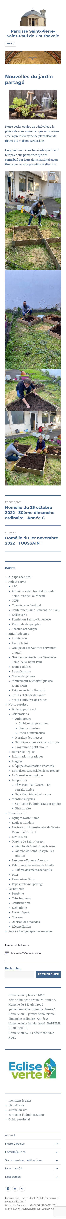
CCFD (15, 600)
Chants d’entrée (29, 728)
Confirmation (21, 903)
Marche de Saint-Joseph (28, 841)
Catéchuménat (21, 898)
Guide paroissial (19, 1119)
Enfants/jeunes (18, 633)
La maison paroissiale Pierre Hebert (35, 770)
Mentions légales (23, 799)
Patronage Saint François (29, 690)
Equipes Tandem (23, 822)
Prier (15, 874)
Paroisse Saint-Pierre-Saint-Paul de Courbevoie (33, 33)
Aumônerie (19, 638)
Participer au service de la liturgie (37, 742)
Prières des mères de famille (34, 870)
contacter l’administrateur (26, 1114)
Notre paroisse (18, 704)
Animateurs (23, 718)
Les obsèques (21, 912)
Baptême (18, 893)
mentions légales (19, 1100)
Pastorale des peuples (26, 624)
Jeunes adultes (21, 666)
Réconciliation (21, 926)
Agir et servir (17, 581)
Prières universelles (32, 733)
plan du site (16, 1105)
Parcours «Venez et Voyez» (30, 860)
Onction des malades (26, 922)
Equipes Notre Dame (25, 818)
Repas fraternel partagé (27, 884)
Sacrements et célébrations (23, 1160)
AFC (14, 586)
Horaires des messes (28, 737)
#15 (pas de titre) (19, 577)
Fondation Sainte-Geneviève (31, 619)
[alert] (33, 953)
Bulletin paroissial (24, 709)
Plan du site (23, 808)
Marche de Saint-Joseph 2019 (35, 846)
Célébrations (20, 714)
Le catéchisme (21, 671)
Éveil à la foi (20, 643)
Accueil (10, 1135)
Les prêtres (19, 780)
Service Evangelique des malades (30, 931)
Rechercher (13, 968)
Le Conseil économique (27, 775)
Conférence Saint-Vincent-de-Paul (35, 610)
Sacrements (16, 888)
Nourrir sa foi (17, 813)
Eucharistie (19, 907)
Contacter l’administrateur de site (38, 803)
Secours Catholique (25, 629)
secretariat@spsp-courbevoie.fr (38, 1208)
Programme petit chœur (31, 747)
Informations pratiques (27, 756)
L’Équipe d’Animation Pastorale (33, 766)
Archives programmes (33, 723)
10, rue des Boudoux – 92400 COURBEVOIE (28, 1205)
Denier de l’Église (23, 751)
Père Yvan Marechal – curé (33, 794)
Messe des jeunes (23, 676)
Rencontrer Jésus (23, 879)
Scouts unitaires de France (29, 699)
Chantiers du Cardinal (26, 605)
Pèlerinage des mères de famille (33, 865)
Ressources (13, 1176)
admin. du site (17, 1110)
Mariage (17, 917)
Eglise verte (19, 614)
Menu (10, 43)
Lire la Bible (20, 836)
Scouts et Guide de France (29, 695)
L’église (17, 761)
